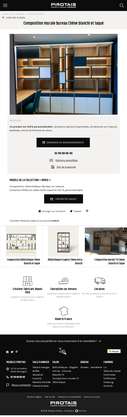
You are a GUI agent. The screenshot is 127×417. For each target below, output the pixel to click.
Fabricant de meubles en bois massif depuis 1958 (27, 289)
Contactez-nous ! (66, 198)
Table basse (58, 382)
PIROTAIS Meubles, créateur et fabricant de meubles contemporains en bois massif (63, 5)
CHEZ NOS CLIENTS (15, 17)
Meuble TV (58, 374)
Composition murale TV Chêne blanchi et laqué (106, 246)
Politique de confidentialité (69, 397)
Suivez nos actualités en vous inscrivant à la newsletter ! (61, 341)
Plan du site (50, 397)
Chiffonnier (109, 378)
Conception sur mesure (99, 291)
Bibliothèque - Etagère (65, 367)
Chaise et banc (41, 385)
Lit (104, 367)
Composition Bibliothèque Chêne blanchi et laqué (21, 246)
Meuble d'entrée (42, 382)
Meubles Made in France (63, 317)
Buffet (36, 370)
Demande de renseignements (65, 142)
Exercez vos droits (92, 397)
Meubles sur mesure (63, 289)
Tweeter (77, 211)
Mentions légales (34, 397)
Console (37, 378)
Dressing (108, 382)
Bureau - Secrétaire (91, 367)
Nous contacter (21, 385)
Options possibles (66, 160)
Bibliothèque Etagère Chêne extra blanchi (63, 246)
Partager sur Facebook (53, 211)
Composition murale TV (65, 378)
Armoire (107, 385)
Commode (109, 374)
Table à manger (41, 367)
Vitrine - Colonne (61, 370)
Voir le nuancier (66, 166)
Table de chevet (112, 370)
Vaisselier (38, 374)
